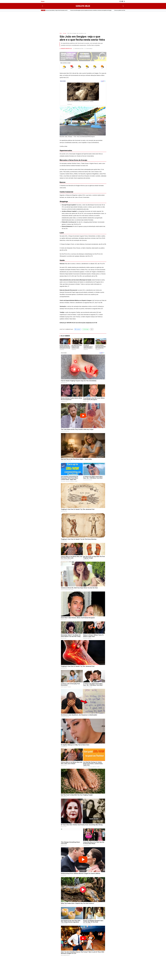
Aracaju (64, 33)
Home (42, 1)
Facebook (78, 329)
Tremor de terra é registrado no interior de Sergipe (82, 10)
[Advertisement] (83, 21)
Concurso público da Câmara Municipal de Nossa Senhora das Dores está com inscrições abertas (47, 10)
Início (61, 33)
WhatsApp (86, 329)
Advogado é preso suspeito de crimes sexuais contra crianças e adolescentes (112, 10)
